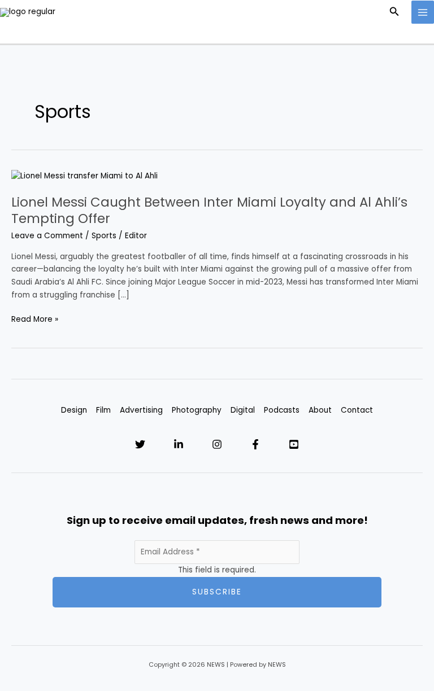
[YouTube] (294, 444)
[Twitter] (140, 444)
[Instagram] (217, 444)
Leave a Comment (47, 235)
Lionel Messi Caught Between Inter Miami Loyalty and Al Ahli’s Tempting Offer (209, 210)
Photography (197, 410)
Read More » (34, 319)
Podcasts (282, 410)
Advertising (141, 410)
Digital (243, 410)
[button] (394, 12)
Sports (104, 235)
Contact (357, 410)
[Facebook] (255, 444)
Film (103, 410)
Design (74, 410)
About (320, 410)
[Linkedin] (178, 444)
